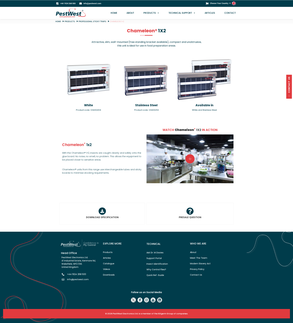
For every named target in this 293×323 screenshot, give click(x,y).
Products (149, 12)
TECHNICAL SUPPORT (180, 12)
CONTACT (230, 12)
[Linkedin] (159, 300)
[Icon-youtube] (153, 300)
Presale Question (190, 217)
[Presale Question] (190, 211)
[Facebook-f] (139, 300)
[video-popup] (190, 158)
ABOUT (130, 12)
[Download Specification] (102, 211)
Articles (210, 12)
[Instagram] (146, 300)
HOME (114, 12)
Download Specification (102, 217)
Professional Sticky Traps (92, 21)
